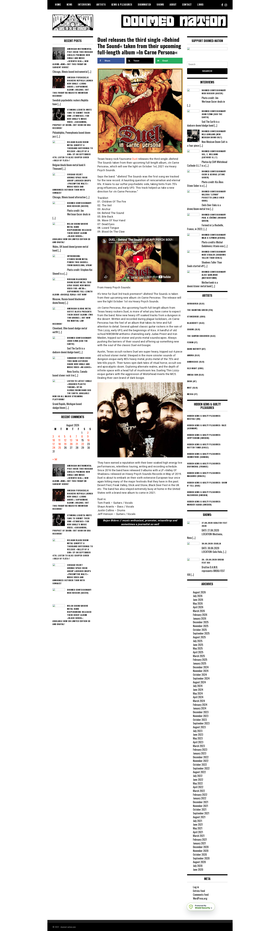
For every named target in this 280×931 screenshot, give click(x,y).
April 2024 (198, 697)
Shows (160, 4)
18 (59, 444)
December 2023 (201, 712)
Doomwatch (144, 4)
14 (77, 440)
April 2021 (198, 832)
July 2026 (197, 596)
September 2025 (201, 633)
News (69, 4)
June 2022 (198, 779)
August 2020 (199, 862)
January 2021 (199, 843)
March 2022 (199, 791)
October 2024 (200, 674)
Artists (101, 4)
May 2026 (198, 603)
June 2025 (198, 645)
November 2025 (200, 626)
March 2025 (199, 656)
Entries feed (199, 891)
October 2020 (200, 854)
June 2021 (198, 824)
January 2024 (199, 708)
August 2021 (199, 817)
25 (59, 447)
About (173, 4)
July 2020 (197, 866)
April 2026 (198, 607)
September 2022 (201, 768)
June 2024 (198, 689)
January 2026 (199, 618)
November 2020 (200, 851)
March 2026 (199, 611)
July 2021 (197, 821)
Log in (196, 887)
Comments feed (201, 894)
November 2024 (200, 671)
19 (65, 444)
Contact (187, 4)
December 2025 (201, 622)
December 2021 (200, 802)
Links (200, 4)
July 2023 (197, 731)
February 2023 (200, 749)
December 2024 (201, 667)
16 (88, 440)
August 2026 (199, 592)
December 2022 (201, 757)
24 (53, 447)
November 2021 (200, 806)
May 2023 (198, 738)
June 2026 (198, 600)
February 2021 (200, 839)
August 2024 (199, 682)
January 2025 (199, 663)
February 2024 (200, 704)
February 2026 (200, 615)
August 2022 (199, 772)
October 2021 (199, 809)
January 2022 (199, 798)
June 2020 (198, 869)
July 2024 (197, 686)
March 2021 (199, 836)
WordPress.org (200, 898)
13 (71, 440)
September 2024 (201, 678)
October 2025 (200, 630)
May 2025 (198, 648)
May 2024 (198, 693)
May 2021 (197, 828)
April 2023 (198, 742)
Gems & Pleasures (121, 4)
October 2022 (200, 764)
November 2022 (200, 761)
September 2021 (201, 813)
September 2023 (201, 723)
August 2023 (199, 727)
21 (77, 444)
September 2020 (201, 858)
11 (59, 440)
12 (65, 440)
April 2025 (198, 652)
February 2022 (200, 794)
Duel (135, 158)
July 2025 (197, 641)
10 (53, 440)
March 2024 (199, 701)
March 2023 (199, 746)
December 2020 (201, 847)
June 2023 (198, 734)
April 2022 (198, 787)
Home (58, 4)
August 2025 (199, 637)
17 (53, 444)
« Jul (54, 459)
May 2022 (198, 783)
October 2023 (200, 720)
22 (82, 444)
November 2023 (200, 716)
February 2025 (200, 659)
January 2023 (199, 753)
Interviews (84, 4)
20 (71, 444)
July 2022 (197, 776)
